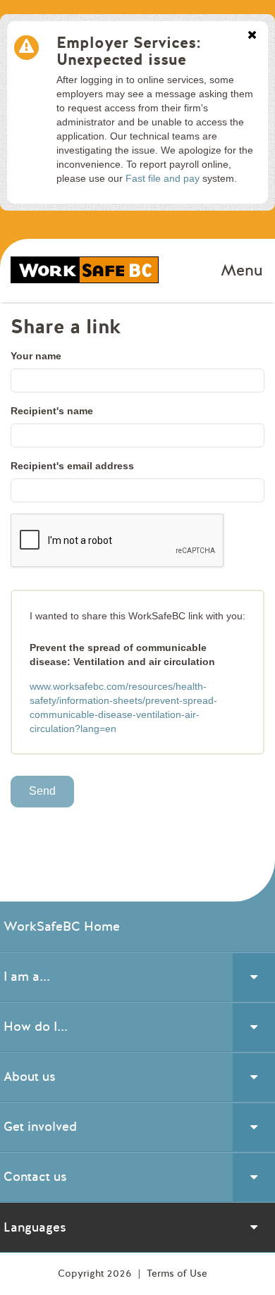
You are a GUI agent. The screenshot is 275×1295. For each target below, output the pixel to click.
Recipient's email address (72, 465)
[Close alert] (252, 36)
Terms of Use (177, 1273)
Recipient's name (52, 410)
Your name (36, 355)
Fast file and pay (163, 178)
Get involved (40, 1126)
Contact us (35, 1176)
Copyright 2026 (96, 1273)
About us (30, 1076)
